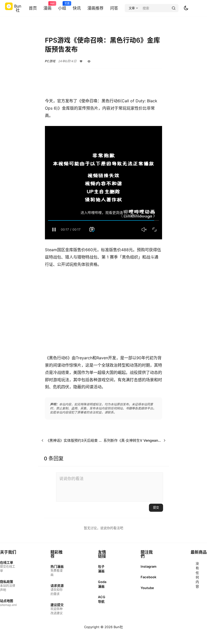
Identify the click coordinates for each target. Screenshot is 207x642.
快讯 (77, 8)
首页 (33, 8)
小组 (62, 6)
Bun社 (118, 627)
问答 (114, 8)
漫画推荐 (95, 8)
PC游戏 (50, 61)
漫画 (47, 6)
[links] (8, 566)
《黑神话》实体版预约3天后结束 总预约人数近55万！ (89, 440)
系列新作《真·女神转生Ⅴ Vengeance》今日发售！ (143, 440)
